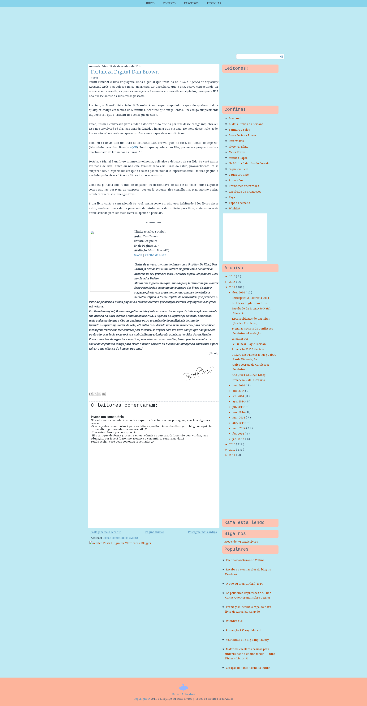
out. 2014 (238, 390)
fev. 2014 (238, 433)
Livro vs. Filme (238, 146)
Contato (169, 3)
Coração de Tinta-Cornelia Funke (248, 667)
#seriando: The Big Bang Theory (247, 639)
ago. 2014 (238, 401)
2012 (232, 449)
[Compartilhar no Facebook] (104, 394)
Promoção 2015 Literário (248, 349)
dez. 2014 (239, 292)
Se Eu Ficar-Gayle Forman (249, 344)
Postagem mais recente (105, 532)
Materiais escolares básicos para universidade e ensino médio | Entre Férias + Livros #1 (250, 654)
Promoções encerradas (244, 185)
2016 (232, 276)
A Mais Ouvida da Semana (246, 124)
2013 (232, 444)
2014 (232, 287)
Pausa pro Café (239, 174)
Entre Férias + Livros (242, 135)
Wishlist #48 (240, 338)
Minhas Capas (238, 157)
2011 (232, 454)
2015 (232, 281)
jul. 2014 (238, 406)
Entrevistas (236, 140)
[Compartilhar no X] (99, 394)
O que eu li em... (240, 169)
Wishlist (234, 208)
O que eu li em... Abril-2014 (244, 583)
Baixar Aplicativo (183, 694)
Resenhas (214, 3)
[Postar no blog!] (95, 394)
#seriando (235, 118)
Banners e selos (239, 129)
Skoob (138, 255)
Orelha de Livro (155, 255)
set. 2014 (238, 396)
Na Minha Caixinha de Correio (249, 163)
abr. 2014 (238, 422)
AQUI (133, 147)
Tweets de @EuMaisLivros (240, 541)
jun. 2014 (238, 412)
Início (150, 3)
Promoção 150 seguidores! (243, 630)
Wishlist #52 (234, 621)
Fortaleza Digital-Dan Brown (125, 72)
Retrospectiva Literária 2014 (250, 297)
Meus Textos (237, 152)
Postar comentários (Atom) (120, 537)
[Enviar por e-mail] (91, 394)
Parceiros (191, 3)
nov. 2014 (239, 385)
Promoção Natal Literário (248, 380)
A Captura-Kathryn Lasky (249, 374)
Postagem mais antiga (202, 532)
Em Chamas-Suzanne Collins (245, 560)
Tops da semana (239, 202)
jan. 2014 (238, 438)
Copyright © (142, 698)
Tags (232, 197)
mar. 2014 (239, 428)
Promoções (236, 180)
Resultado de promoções (245, 191)
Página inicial (154, 532)
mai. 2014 (239, 417)
